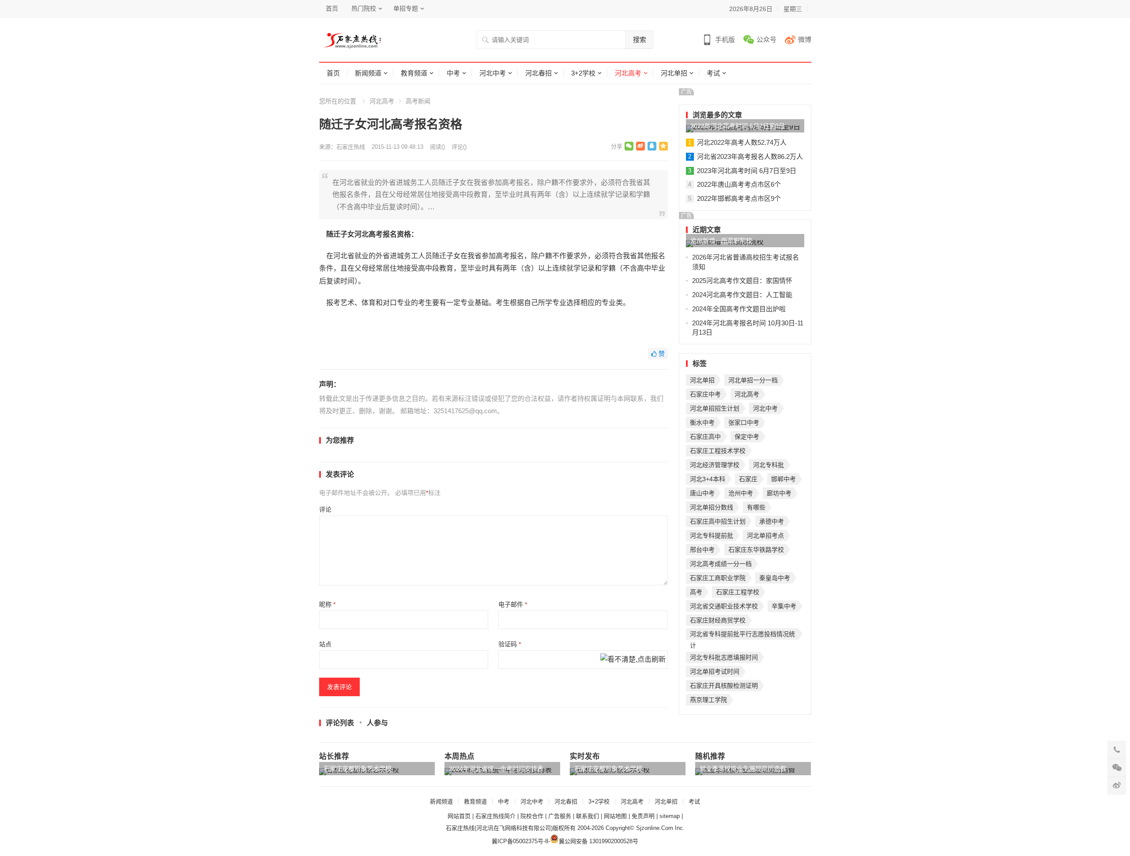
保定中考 (746, 436)
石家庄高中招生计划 (718, 521)
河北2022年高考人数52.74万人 (742, 142)
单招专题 (405, 8)
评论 (325, 509)
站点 (325, 644)
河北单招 (674, 73)
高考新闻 (418, 101)
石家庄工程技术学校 (718, 450)
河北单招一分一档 (753, 380)
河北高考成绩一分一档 (721, 563)
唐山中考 (702, 493)
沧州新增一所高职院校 (721, 240)
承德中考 (771, 521)
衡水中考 (702, 422)
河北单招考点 (765, 535)
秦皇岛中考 (774, 577)
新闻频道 (368, 73)
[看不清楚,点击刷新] (633, 660)
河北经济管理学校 (714, 464)
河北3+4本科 (707, 479)
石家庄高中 (705, 436)
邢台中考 (702, 549)
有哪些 (756, 507)
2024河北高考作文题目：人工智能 (742, 294)
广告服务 (559, 816)
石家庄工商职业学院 (718, 577)
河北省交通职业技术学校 (724, 606)
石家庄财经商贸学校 (718, 620)
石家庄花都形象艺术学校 (358, 768)
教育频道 (414, 73)
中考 (453, 73)
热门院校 (363, 8)
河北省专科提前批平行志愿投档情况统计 (742, 635)
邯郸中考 (783, 479)
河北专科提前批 (711, 535)
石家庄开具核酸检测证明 (724, 685)
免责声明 (643, 816)
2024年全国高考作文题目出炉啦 (739, 309)
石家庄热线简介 (495, 816)
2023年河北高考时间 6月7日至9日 (737, 125)
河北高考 (628, 73)
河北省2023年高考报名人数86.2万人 (750, 156)
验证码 (509, 644)
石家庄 (748, 479)
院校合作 (531, 816)
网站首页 (459, 816)
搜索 (639, 39)
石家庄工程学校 (737, 592)
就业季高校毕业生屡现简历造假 (743, 768)
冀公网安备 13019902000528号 (598, 841)
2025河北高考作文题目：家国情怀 (742, 280)
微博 (804, 39)
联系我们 (587, 816)
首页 (332, 8)
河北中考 (492, 73)
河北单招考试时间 (714, 671)
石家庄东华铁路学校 (756, 549)
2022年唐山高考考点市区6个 (739, 184)
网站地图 (615, 816)
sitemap (669, 816)
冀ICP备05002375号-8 (520, 841)
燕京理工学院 (708, 699)
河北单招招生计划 (714, 408)
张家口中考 (743, 422)
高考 (696, 592)
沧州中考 (740, 493)
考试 (713, 73)
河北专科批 (768, 464)
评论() (459, 146)
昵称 (327, 604)
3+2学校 (583, 73)
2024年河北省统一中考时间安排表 (496, 768)
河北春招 (538, 73)
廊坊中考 (779, 493)
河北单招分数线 (711, 507)
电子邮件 (512, 604)
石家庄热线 (350, 146)
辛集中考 (784, 606)
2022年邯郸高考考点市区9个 (739, 198)
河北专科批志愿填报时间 (724, 657)
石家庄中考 (705, 394)
